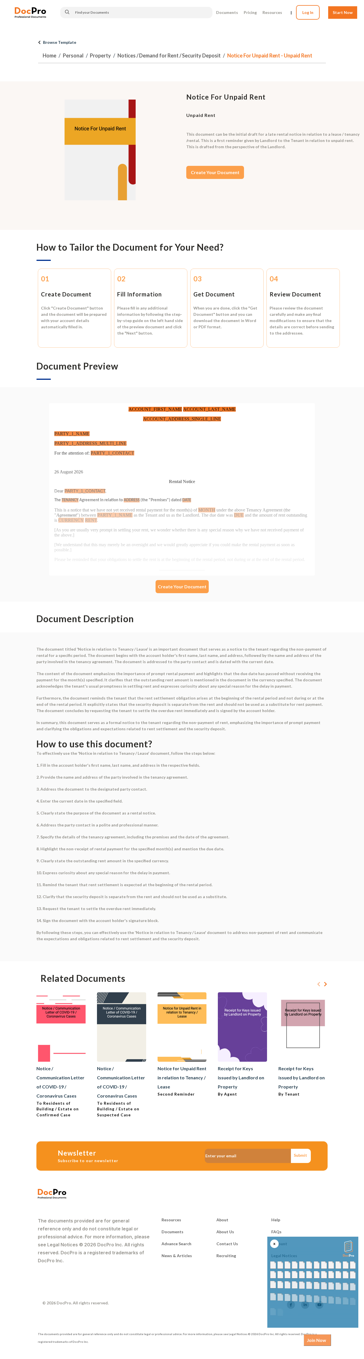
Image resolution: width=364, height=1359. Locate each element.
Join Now (316, 1340)
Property (100, 55)
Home (49, 55)
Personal (73, 55)
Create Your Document (215, 172)
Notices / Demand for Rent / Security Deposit (169, 55)
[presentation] (318, 984)
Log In (307, 12)
